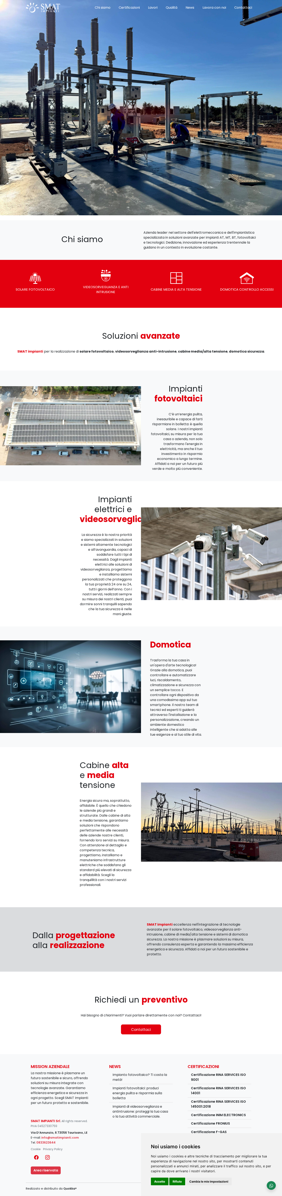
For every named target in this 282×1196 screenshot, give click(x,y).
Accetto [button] (159, 1181)
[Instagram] (47, 1157)
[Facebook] (36, 1157)
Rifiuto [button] (177, 1181)
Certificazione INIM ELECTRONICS (218, 1115)
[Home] (43, 8)
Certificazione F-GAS (209, 1132)
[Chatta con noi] (271, 1185)
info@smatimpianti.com (60, 1138)
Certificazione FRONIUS (210, 1123)
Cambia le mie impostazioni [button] (208, 1181)
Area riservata (45, 1170)
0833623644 (46, 1142)
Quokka (70, 1189)
